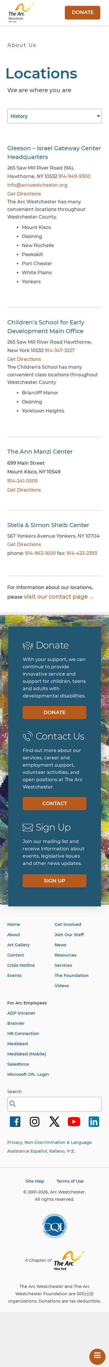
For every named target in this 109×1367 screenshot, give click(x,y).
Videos (62, 985)
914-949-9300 (74, 176)
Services (63, 965)
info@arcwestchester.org (37, 185)
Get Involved (68, 924)
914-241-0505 (22, 481)
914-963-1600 (40, 553)
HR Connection (23, 1033)
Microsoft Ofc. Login (28, 1074)
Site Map (35, 1181)
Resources (65, 955)
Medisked (17, 1043)
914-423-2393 (82, 553)
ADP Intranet (21, 1013)
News (60, 945)
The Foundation (72, 975)
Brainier (15, 1023)
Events (14, 975)
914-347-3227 (60, 350)
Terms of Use (70, 1181)
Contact (15, 955)
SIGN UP (54, 881)
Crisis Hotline (21, 965)
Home (13, 924)
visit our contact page (56, 596)
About (13, 934)
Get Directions (24, 194)
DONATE (83, 12)
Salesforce (18, 1064)
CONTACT (54, 803)
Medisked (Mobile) (26, 1054)
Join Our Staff (69, 934)
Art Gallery (18, 945)
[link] (15, 1126)
